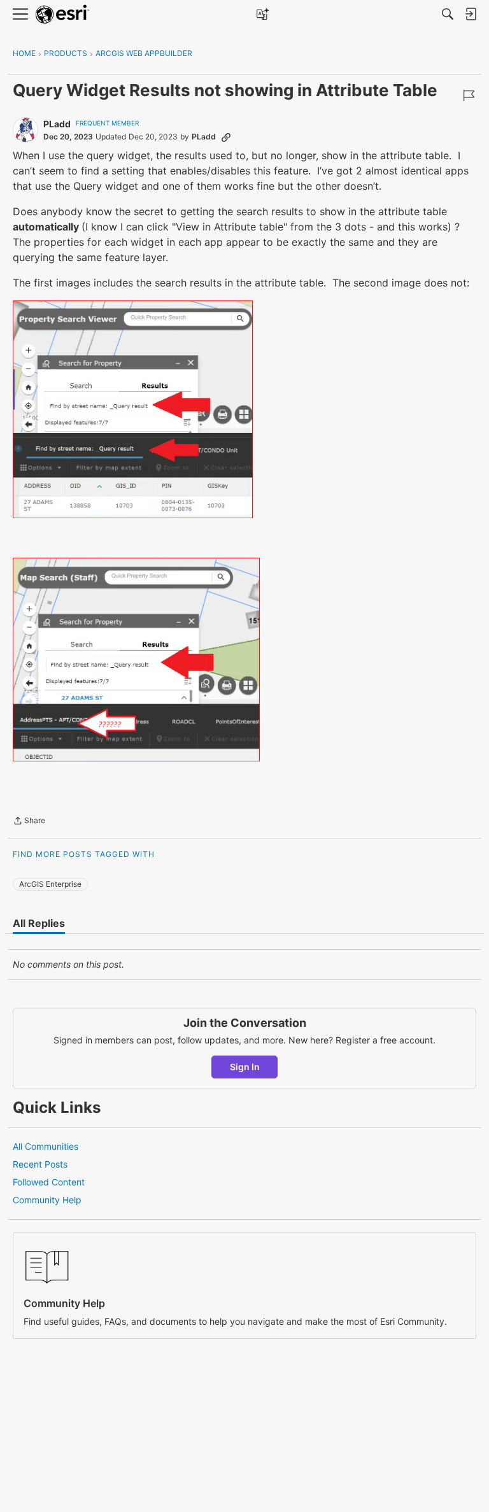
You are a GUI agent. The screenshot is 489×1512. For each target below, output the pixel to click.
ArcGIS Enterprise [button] (50, 884)
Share (29, 822)
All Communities (45, 1146)
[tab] (39, 923)
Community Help (47, 1199)
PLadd (57, 123)
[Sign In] (470, 14)
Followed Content (49, 1181)
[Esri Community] (62, 14)
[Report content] (468, 95)
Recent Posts (40, 1164)
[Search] (447, 14)
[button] (133, 409)
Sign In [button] (245, 1066)
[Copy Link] (226, 137)
